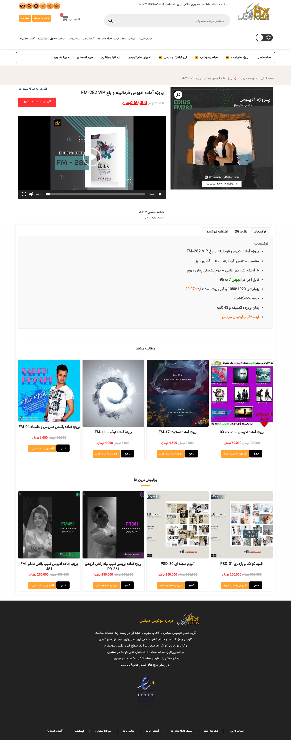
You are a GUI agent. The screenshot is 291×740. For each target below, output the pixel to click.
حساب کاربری (145, 39)
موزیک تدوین (61, 57)
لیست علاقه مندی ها (108, 39)
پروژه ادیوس (247, 78)
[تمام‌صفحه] (24, 194)
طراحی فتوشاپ (209, 57)
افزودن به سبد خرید (235, 454)
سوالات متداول (57, 39)
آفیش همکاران (27, 39)
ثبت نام (25, 18)
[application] (92, 157)
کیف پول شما (128, 39)
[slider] (95, 194)
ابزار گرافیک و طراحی (175, 57)
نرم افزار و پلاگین (110, 57)
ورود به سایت (41, 18)
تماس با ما (74, 39)
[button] (37, 102)
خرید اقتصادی (85, 57)
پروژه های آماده (239, 57)
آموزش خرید (88, 39)
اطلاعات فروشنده (217, 231)
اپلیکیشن (42, 39)
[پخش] (160, 194)
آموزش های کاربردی (139, 57)
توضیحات (260, 231)
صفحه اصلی (264, 57)
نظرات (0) (241, 231)
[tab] (260, 232)
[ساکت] (31, 194)
